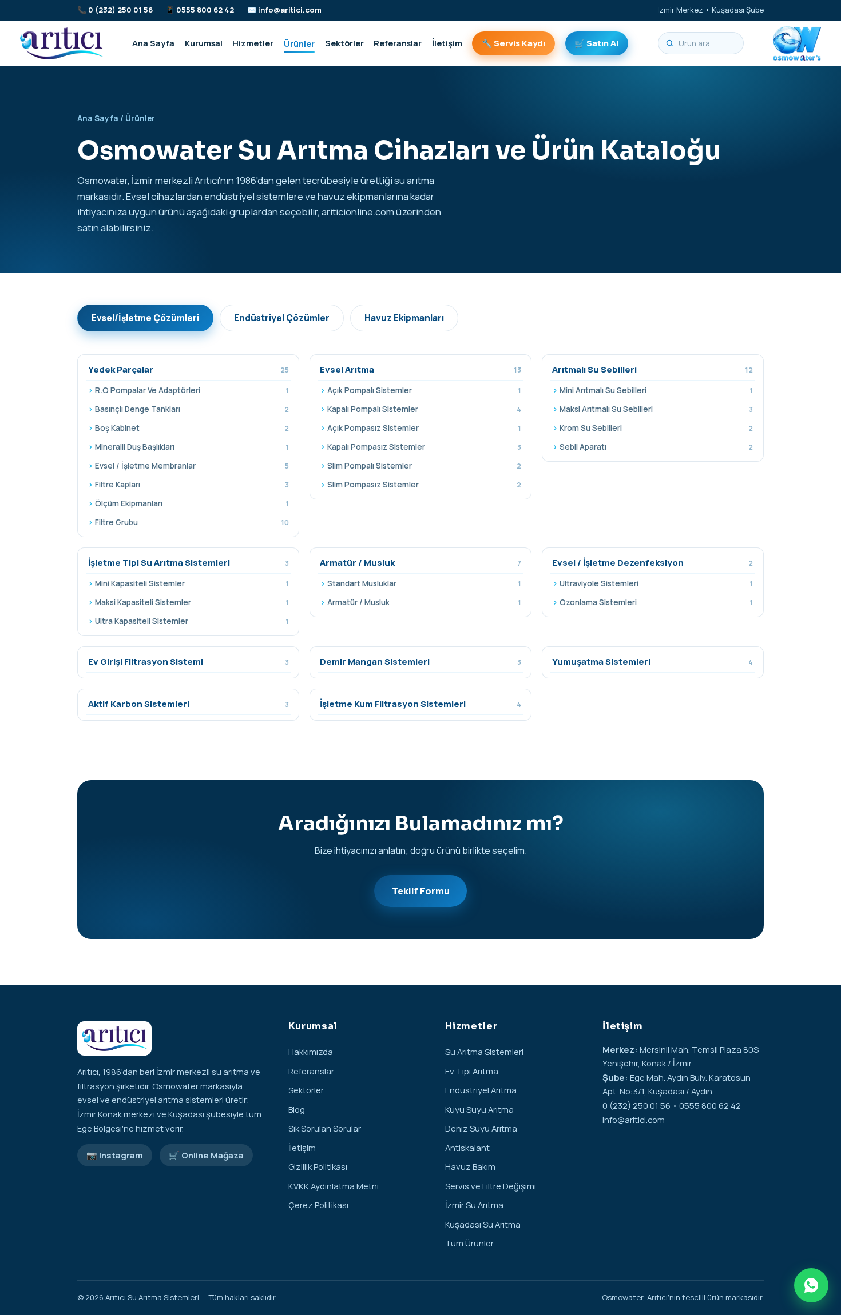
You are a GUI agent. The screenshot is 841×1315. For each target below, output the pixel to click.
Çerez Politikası (318, 1204)
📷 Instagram (114, 1155)
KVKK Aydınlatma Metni (333, 1186)
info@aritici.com (290, 10)
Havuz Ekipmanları (404, 318)
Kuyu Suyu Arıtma (479, 1109)
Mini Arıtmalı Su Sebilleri (656, 390)
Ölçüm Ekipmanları (191, 503)
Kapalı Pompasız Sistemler (424, 447)
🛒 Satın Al (596, 43)
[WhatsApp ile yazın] (811, 1285)
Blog (296, 1109)
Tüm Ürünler (469, 1243)
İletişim (447, 43)
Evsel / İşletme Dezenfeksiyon (652, 563)
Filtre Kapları (191, 484)
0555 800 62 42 (205, 10)
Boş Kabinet (191, 428)
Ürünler (299, 43)
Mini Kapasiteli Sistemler (191, 583)
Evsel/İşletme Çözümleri (145, 318)
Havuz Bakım (470, 1166)
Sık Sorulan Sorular (324, 1128)
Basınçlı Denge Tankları (191, 409)
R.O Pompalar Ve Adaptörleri (191, 390)
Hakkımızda (310, 1051)
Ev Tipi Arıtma (471, 1071)
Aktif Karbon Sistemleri (188, 704)
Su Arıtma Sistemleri (484, 1051)
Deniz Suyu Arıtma (481, 1128)
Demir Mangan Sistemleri (420, 661)
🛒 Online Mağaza (206, 1155)
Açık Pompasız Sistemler (424, 428)
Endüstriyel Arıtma (481, 1090)
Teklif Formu (421, 891)
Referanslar (398, 43)
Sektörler (344, 43)
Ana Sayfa (153, 43)
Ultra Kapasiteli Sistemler (191, 621)
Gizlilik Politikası (317, 1166)
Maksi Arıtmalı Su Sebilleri (656, 409)
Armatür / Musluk (420, 563)
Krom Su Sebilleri (656, 428)
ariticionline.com (358, 211)
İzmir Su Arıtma (474, 1204)
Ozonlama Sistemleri (656, 602)
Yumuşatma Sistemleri (652, 661)
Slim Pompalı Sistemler (424, 466)
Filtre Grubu (191, 522)
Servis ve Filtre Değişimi (490, 1186)
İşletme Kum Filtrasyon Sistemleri (420, 704)
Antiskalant (467, 1147)
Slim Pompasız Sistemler (424, 484)
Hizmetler (252, 43)
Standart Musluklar (424, 583)
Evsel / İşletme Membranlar (191, 466)
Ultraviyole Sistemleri (656, 583)
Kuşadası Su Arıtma (483, 1224)
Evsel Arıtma (420, 369)
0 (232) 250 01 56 (120, 10)
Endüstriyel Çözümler (282, 318)
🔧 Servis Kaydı (513, 43)
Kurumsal (204, 43)
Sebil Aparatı (656, 447)
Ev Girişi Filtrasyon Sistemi (188, 661)
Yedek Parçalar (188, 369)
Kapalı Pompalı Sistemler (424, 409)
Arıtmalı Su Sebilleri (652, 369)
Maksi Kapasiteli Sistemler (191, 602)
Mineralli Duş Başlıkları (191, 447)
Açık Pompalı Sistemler (424, 390)
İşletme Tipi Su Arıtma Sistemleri (188, 563)
